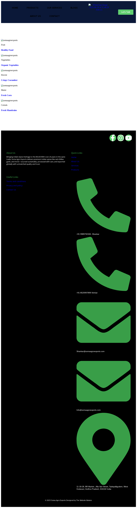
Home (15, 8)
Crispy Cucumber (9, 80)
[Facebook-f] (112, 138)
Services (75, 165)
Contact (54, 16)
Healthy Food (7, 50)
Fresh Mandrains (9, 110)
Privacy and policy (14, 185)
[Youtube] (128, 138)
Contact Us (11, 189)
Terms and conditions (16, 181)
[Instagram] (120, 138)
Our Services (54, 8)
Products (32, 8)
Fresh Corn (6, 95)
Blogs (74, 8)
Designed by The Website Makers (79, 500)
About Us (35, 16)
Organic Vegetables (10, 65)
